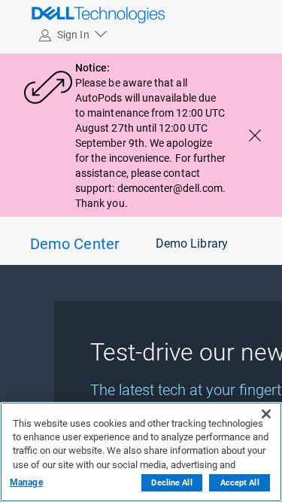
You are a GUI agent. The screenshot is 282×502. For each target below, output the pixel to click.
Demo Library (192, 243)
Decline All (171, 483)
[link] (64, 14)
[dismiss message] (255, 135)
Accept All (239, 483)
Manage (26, 482)
